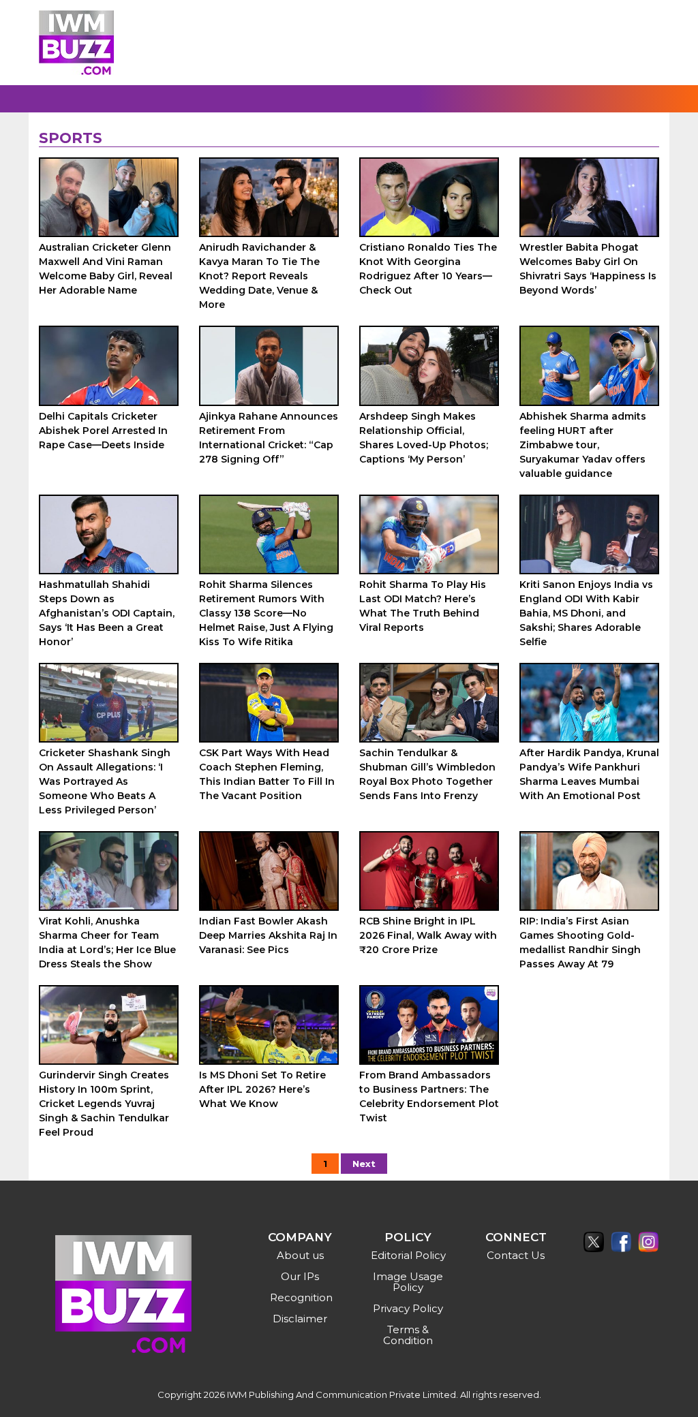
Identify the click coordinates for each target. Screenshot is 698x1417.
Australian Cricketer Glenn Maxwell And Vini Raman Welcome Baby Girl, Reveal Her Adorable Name (105, 268)
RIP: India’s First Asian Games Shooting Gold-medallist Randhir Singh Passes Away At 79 (580, 942)
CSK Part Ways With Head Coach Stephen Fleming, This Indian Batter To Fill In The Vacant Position (267, 774)
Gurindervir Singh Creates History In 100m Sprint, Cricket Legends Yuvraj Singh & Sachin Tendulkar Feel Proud (104, 1103)
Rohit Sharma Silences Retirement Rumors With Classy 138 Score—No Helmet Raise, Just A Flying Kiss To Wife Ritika (266, 613)
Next (364, 1163)
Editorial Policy (408, 1255)
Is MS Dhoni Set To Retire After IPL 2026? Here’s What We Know (262, 1089)
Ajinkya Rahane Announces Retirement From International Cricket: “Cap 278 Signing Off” (268, 437)
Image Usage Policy (408, 1282)
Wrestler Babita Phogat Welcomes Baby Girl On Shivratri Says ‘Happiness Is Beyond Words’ (587, 268)
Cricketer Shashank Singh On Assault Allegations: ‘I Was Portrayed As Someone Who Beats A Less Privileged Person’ (104, 781)
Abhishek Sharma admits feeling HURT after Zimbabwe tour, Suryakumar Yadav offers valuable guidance (582, 445)
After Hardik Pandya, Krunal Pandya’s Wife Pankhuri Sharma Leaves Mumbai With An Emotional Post (589, 774)
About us (300, 1255)
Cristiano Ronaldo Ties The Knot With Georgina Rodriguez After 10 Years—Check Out (428, 268)
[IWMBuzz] (76, 42)
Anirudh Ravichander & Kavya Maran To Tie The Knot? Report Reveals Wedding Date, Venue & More (259, 276)
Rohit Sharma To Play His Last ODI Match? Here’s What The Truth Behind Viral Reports (422, 606)
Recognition (301, 1297)
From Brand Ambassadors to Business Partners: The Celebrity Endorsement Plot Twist (429, 1096)
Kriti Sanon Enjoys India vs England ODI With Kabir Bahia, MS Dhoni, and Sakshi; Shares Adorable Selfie (586, 613)
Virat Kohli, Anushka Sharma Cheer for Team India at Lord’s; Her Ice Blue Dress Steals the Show (107, 942)
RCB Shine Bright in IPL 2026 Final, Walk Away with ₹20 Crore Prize (428, 935)
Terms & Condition (408, 1335)
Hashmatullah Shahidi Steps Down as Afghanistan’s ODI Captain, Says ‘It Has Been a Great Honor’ (106, 613)
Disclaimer (300, 1318)
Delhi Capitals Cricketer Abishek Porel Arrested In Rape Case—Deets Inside (103, 430)
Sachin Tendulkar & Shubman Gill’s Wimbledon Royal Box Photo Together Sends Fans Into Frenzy (427, 774)
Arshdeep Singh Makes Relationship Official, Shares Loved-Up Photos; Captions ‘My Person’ (423, 437)
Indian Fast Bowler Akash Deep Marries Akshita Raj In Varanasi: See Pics (268, 935)
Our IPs (300, 1276)
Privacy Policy (408, 1308)
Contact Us (516, 1255)
